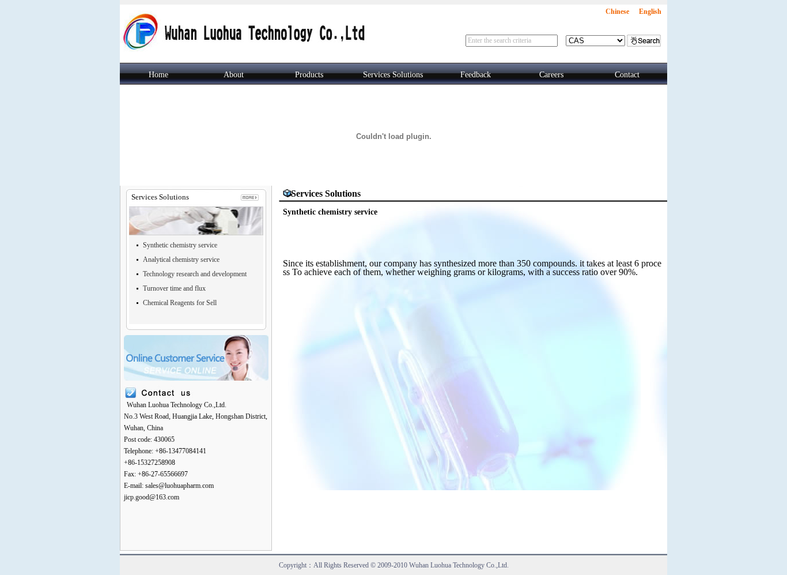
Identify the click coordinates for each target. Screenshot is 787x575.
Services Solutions (393, 74)
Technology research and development (195, 274)
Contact (627, 74)
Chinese (617, 11)
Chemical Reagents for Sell (180, 303)
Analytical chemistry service (181, 259)
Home (158, 74)
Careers (551, 74)
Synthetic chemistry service (180, 245)
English (650, 11)
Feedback (475, 74)
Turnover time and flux (174, 288)
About (234, 74)
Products (309, 74)
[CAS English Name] (595, 41)
